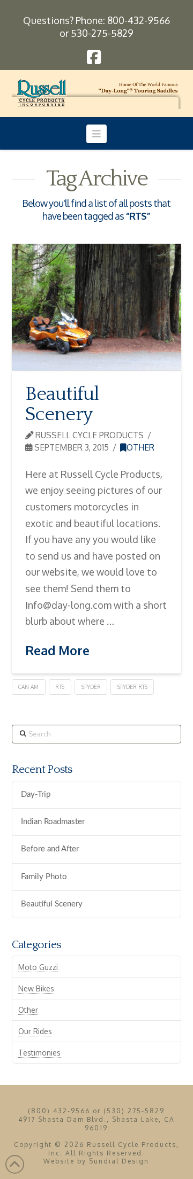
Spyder (91, 687)
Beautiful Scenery (62, 404)
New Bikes (36, 988)
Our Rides (35, 1031)
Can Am (28, 687)
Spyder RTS (132, 687)
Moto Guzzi (38, 967)
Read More (57, 650)
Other (140, 447)
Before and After (50, 849)
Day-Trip (35, 794)
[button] (96, 134)
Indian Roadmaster (53, 822)
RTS (59, 687)
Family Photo (44, 877)
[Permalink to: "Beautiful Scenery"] (97, 307)
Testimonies (39, 1052)
